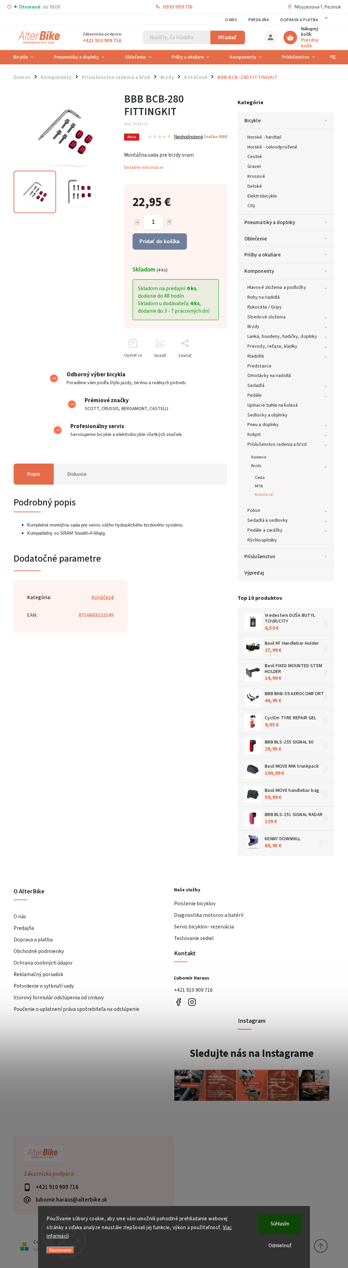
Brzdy (253, 326)
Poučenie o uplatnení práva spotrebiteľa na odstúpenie (76, 1009)
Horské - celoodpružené (272, 147)
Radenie (258, 457)
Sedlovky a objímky (267, 415)
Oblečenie (255, 238)
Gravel (254, 166)
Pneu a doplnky (263, 424)
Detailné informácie (143, 167)
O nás (231, 20)
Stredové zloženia (266, 317)
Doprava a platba (299, 20)
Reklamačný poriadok (38, 974)
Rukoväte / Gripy (264, 307)
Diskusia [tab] (77, 474)
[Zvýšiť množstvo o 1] (169, 222)
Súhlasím (280, 1223)
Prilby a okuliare (262, 255)
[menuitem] (29, 57)
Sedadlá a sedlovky (267, 520)
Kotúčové (264, 494)
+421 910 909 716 (193, 990)
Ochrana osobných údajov (43, 963)
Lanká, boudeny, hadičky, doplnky (282, 336)
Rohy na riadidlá (263, 297)
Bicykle (252, 120)
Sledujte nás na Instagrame (252, 1053)
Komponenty (259, 271)
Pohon (254, 510)
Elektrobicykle (262, 196)
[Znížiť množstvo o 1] (137, 222)
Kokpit (254, 434)
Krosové (256, 176)
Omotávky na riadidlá (269, 375)
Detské (254, 186)
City (251, 205)
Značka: (215, 137)
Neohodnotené (188, 137)
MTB (259, 486)
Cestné (254, 156)
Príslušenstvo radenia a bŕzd (277, 444)
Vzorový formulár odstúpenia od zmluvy (59, 997)
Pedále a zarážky (265, 530)
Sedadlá (255, 385)
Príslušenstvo (259, 556)
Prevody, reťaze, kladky (272, 346)
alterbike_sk (192, 1002)
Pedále (254, 395)
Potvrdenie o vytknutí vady (44, 986)
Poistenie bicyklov (194, 903)
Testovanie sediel (193, 938)
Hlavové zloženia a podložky (276, 287)
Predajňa (258, 20)
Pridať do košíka (159, 241)
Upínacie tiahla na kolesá (272, 405)
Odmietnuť (280, 1245)
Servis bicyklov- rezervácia (204, 926)
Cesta (260, 477)
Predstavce (259, 366)
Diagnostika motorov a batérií (208, 915)
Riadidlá (255, 356)
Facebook (178, 1002)
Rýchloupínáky (262, 540)
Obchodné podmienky (39, 951)
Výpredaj (254, 573)
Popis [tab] (33, 474)
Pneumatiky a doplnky (269, 222)
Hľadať (227, 37)
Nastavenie (60, 1250)
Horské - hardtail (264, 137)
